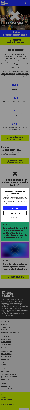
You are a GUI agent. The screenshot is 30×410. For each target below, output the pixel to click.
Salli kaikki (15, 208)
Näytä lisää (15, 218)
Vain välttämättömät (15, 213)
